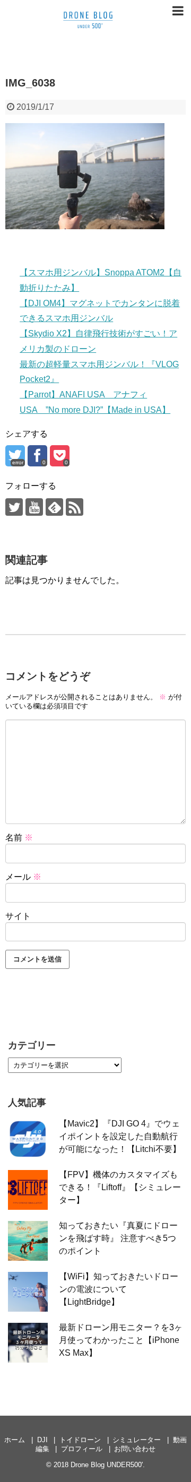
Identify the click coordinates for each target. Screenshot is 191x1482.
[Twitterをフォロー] (14, 507)
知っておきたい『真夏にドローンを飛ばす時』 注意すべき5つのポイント (118, 1238)
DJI (42, 1440)
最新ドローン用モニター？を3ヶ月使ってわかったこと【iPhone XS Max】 (121, 1340)
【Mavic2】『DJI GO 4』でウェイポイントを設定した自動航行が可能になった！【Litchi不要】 (120, 1136)
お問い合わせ (134, 1449)
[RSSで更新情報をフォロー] (74, 507)
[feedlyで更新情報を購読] (54, 507)
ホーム (14, 1440)
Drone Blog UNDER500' (107, 1465)
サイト (18, 916)
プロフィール (81, 1449)
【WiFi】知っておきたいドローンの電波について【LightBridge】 (118, 1289)
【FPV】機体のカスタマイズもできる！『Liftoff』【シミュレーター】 (120, 1187)
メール (23, 876)
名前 (19, 837)
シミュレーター (136, 1440)
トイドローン (80, 1440)
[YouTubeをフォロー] (34, 507)
